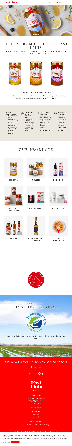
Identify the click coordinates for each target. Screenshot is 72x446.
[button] (4, 73)
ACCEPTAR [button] (15, 442)
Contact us (36, 366)
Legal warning (36, 411)
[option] (15, 73)
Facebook (43, 373)
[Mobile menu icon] (66, 2)
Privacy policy (36, 414)
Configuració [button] (6, 442)
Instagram (39, 373)
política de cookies (61, 438)
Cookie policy (36, 417)
